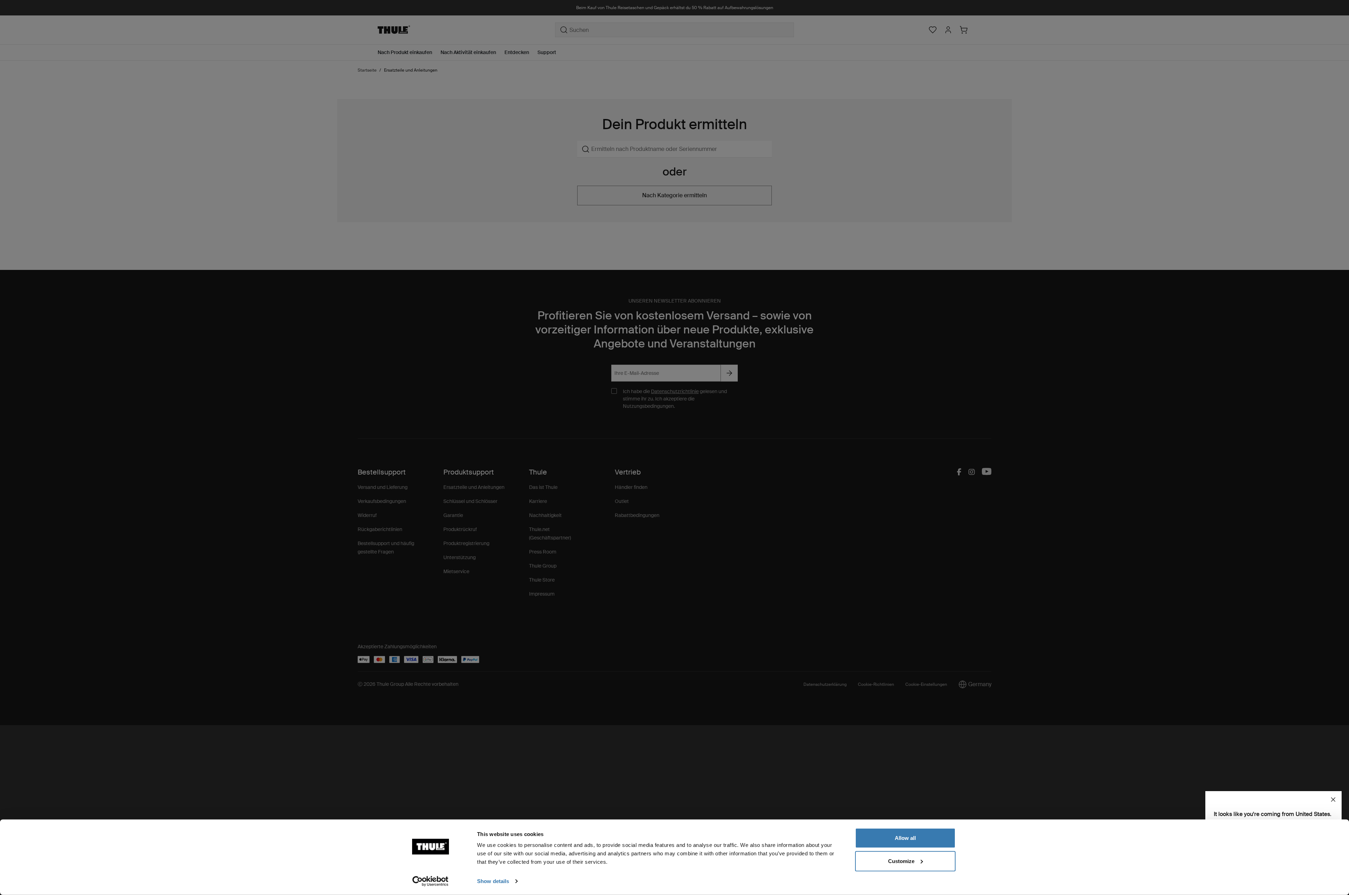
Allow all (905, 838)
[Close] (1333, 799)
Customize (901, 861)
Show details (493, 881)
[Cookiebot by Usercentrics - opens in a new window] (430, 881)
